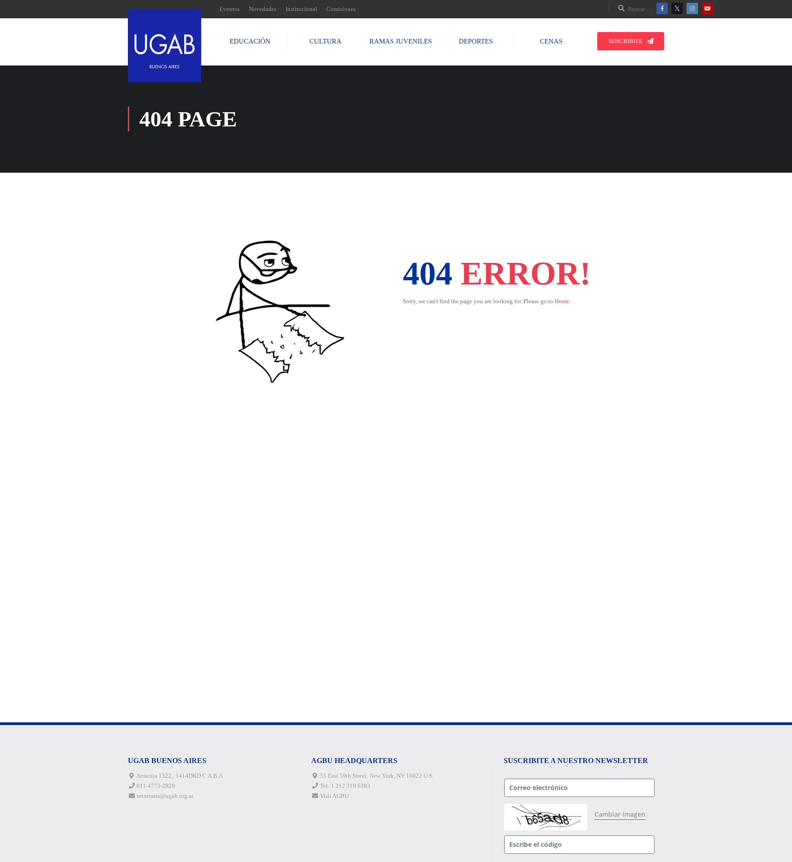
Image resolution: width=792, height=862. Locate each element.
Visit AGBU (334, 795)
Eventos (230, 8)
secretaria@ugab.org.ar (165, 795)
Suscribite (626, 41)
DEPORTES (476, 41)
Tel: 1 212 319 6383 (345, 785)
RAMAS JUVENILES (400, 41)
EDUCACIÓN (250, 41)
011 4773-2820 (156, 785)
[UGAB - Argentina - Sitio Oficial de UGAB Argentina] (164, 45)
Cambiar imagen (619, 814)
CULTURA (325, 41)
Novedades (262, 8)
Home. (563, 301)
